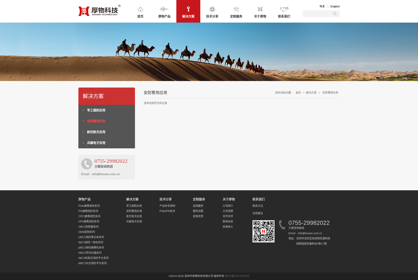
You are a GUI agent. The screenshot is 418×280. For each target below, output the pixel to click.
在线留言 (258, 213)
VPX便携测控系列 (88, 221)
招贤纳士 (228, 226)
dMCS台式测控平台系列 (92, 263)
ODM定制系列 (86, 232)
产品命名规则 (167, 205)
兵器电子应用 (96, 142)
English (335, 6)
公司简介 (228, 205)
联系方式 (258, 205)
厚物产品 (164, 16)
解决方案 (188, 16)
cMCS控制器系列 (88, 226)
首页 (140, 16)
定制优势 (198, 216)
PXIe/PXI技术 (167, 211)
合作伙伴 (228, 216)
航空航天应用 (96, 132)
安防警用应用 (96, 121)
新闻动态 (228, 221)
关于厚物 (260, 16)
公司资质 (228, 211)
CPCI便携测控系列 (89, 216)
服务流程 (198, 211)
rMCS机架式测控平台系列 (93, 258)
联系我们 (284, 16)
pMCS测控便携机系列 (91, 247)
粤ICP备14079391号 (237, 276)
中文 (322, 6)
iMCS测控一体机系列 (90, 242)
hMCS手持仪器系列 (89, 252)
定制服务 (236, 16)
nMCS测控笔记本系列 (91, 237)
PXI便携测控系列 (88, 211)
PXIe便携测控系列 (89, 205)
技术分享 (212, 16)
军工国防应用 (96, 110)
